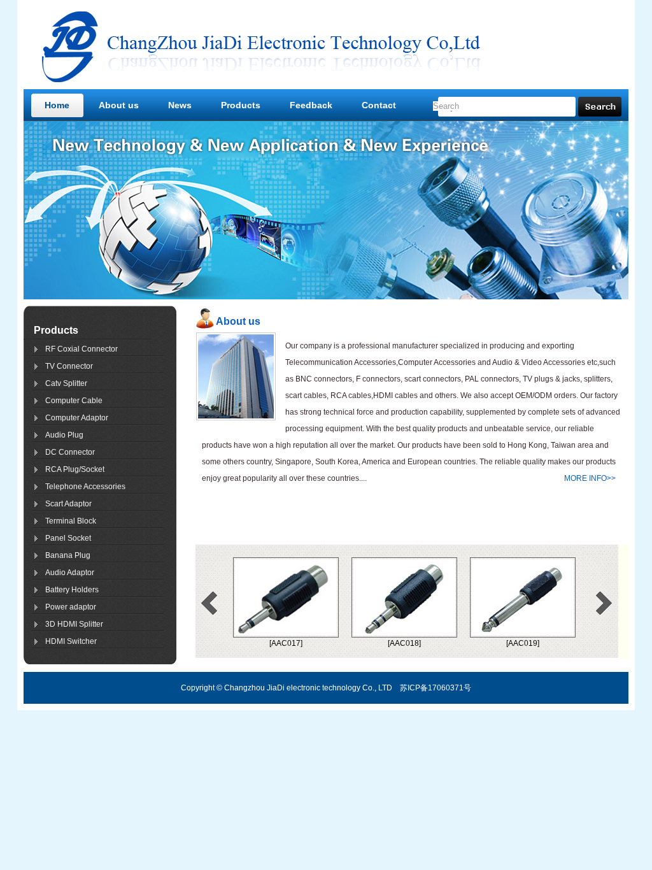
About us (119, 105)
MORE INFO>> (590, 478)
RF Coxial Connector (81, 349)
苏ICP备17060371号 (435, 687)
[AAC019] (488, 643)
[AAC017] (251, 643)
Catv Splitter (66, 383)
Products (240, 105)
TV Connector (69, 366)
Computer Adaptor (76, 417)
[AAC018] (369, 643)
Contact (379, 105)
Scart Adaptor (68, 503)
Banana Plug (67, 555)
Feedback (311, 105)
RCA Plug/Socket (74, 469)
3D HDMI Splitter (74, 624)
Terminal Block (70, 521)
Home (57, 105)
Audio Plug (64, 435)
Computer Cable (74, 400)
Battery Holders (72, 589)
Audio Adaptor (69, 572)
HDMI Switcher (71, 641)
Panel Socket (68, 538)
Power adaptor (70, 607)
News (180, 105)
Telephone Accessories (85, 486)
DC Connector (70, 452)
